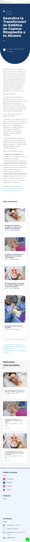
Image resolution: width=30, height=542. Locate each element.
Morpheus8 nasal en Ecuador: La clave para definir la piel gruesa (13, 226)
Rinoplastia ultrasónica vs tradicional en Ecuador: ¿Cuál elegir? (14, 255)
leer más (7, 396)
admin (8, 393)
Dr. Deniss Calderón (12, 423)
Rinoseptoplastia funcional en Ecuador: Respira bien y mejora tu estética (14, 284)
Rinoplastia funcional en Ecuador (13, 326)
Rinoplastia (9, 13)
